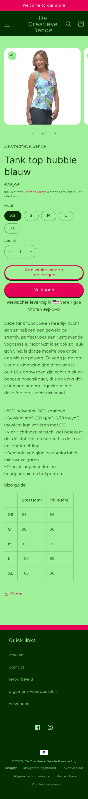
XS (13, 216)
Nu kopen (44, 290)
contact (16, 667)
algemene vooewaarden (33, 692)
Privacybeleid (72, 768)
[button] (7, 24)
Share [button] (17, 594)
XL (13, 228)
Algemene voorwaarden (33, 776)
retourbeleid (21, 679)
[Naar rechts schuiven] (55, 134)
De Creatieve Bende (41, 761)
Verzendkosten (35, 192)
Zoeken (16, 655)
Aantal (10, 241)
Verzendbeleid (68, 776)
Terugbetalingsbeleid (39, 768)
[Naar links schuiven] (33, 134)
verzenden (19, 704)
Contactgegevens (46, 784)
